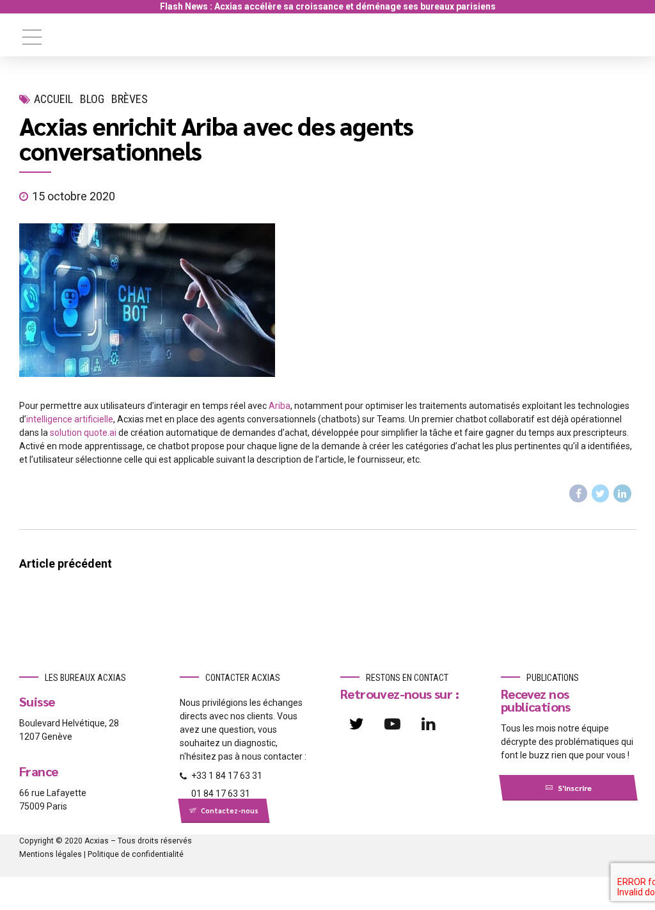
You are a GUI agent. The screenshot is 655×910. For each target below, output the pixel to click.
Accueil (53, 99)
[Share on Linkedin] (622, 493)
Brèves (129, 99)
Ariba (279, 406)
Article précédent (65, 563)
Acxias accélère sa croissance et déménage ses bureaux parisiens (355, 6)
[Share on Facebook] (578, 493)
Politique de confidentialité (136, 854)
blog (92, 99)
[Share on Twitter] (601, 493)
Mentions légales (50, 854)
